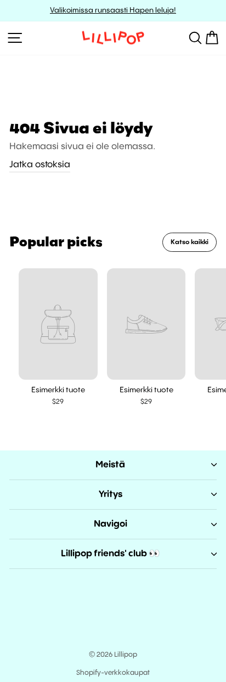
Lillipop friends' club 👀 (110, 554)
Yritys (110, 494)
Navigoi (110, 524)
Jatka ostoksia (39, 165)
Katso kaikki (189, 242)
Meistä (110, 465)
